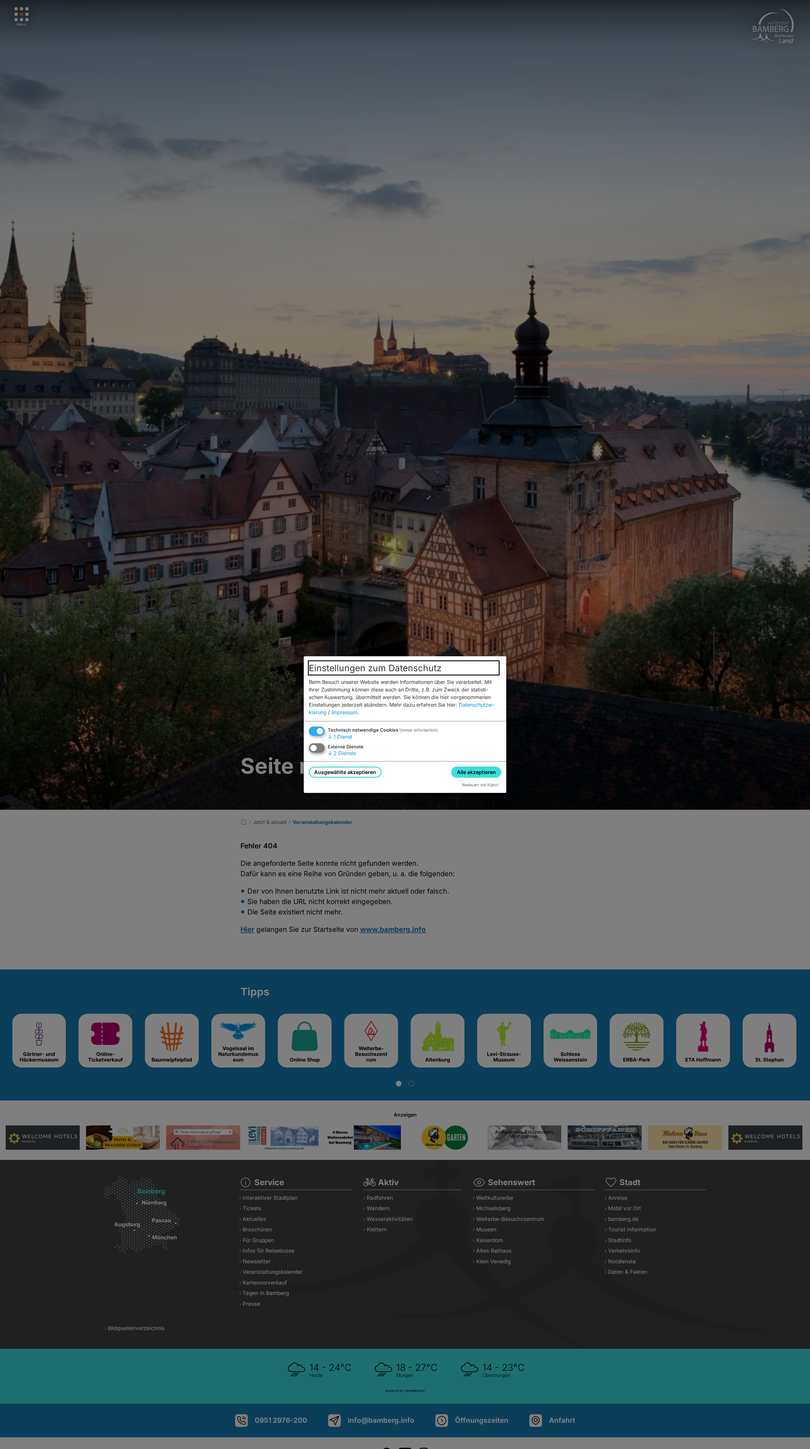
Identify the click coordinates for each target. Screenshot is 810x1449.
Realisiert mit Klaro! (480, 785)
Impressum (345, 712)
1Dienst (340, 736)
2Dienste (342, 753)
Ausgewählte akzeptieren (345, 772)
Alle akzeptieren (476, 772)
